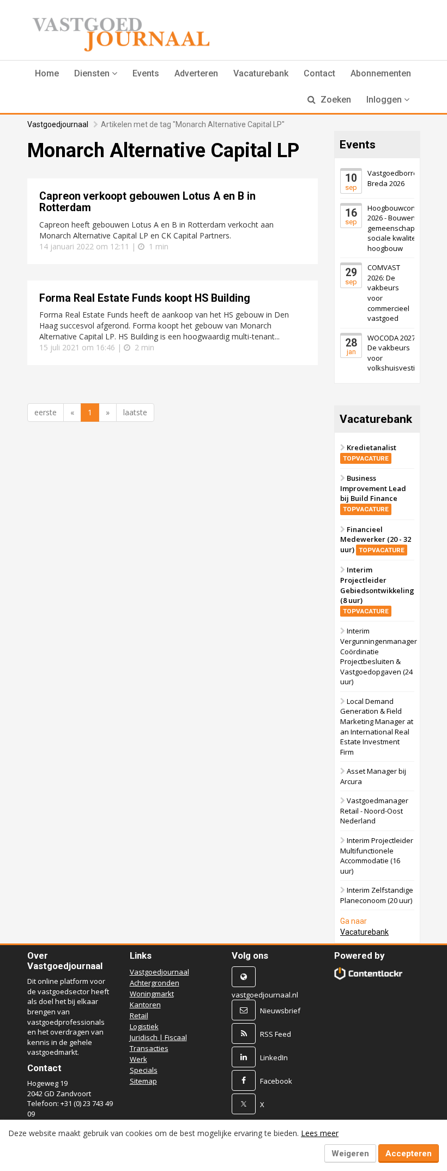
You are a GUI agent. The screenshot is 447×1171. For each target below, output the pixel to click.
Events (145, 73)
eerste (45, 412)
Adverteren (196, 73)
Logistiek (144, 1026)
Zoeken (334, 99)
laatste (135, 412)
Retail (139, 1015)
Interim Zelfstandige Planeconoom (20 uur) (376, 895)
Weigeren (350, 1153)
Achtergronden (154, 983)
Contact (319, 73)
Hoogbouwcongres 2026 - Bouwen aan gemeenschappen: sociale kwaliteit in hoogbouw (398, 228)
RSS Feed (275, 1034)
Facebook (276, 1081)
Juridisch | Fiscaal (158, 1037)
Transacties (149, 1048)
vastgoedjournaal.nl (265, 995)
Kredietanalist (369, 452)
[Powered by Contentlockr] (368, 973)
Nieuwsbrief (280, 1010)
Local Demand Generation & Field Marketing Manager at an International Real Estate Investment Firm (376, 726)
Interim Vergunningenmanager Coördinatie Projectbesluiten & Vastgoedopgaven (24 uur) (378, 656)
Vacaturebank (260, 73)
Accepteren (408, 1153)
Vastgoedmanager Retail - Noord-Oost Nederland (374, 811)
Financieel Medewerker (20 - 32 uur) (375, 539)
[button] (96, 74)
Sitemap (143, 1081)
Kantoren (145, 1004)
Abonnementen (381, 73)
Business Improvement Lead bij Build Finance (373, 493)
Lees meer (320, 1133)
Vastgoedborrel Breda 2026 (393, 178)
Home (47, 73)
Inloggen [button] (385, 99)
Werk (138, 1059)
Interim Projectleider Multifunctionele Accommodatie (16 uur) (376, 855)
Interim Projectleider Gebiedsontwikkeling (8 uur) (377, 590)
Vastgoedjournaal (57, 124)
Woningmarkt (152, 994)
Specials (144, 1070)
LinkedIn (274, 1057)
